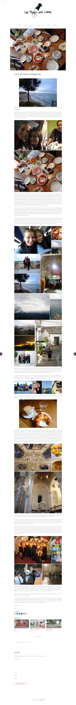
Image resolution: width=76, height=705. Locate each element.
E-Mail (15, 675)
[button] (30, 135)
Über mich (25, 25)
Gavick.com (43, 699)
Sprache (30, 642)
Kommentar (16, 658)
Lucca (27, 642)
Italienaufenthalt (21, 642)
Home (20, 25)
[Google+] (41, 636)
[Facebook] (39, 636)
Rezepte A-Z (32, 25)
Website (15, 678)
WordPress (41, 700)
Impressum (48, 25)
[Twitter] (37, 636)
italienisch (24, 642)
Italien (18, 642)
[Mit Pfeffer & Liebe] (38, 10)
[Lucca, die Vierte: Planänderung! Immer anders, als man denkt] (37, 623)
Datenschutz (55, 25)
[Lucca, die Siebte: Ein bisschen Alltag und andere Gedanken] (53, 623)
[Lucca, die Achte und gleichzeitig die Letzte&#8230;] (21, 623)
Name (15, 672)
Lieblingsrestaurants (40, 25)
